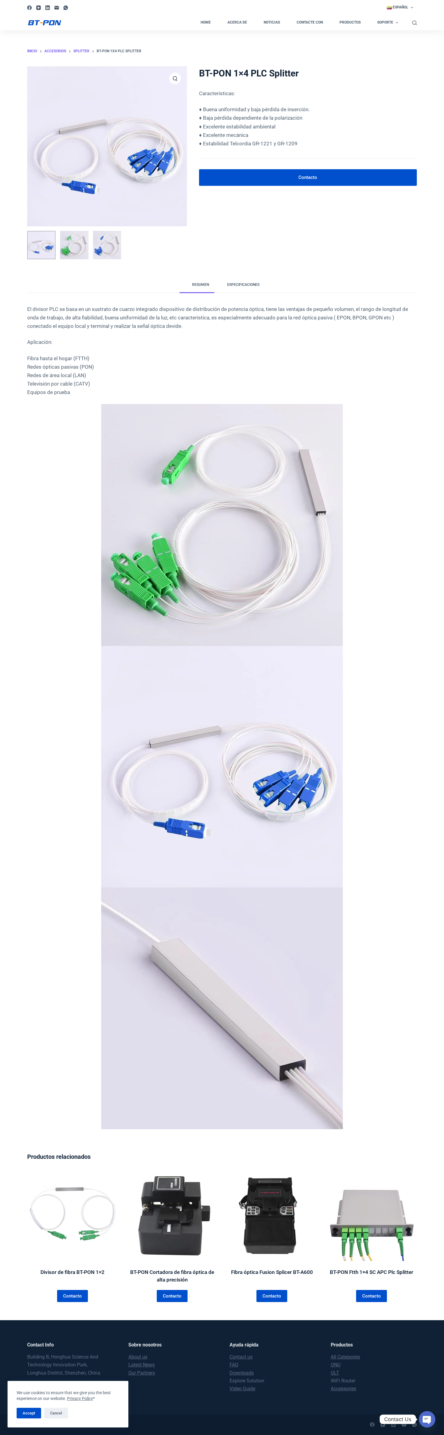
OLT (335, 1373)
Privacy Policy (80, 1398)
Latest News (141, 1365)
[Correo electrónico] (56, 7)
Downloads (242, 1373)
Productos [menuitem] (350, 22)
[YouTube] (38, 7)
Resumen (200, 285)
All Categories (345, 1357)
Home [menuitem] (206, 22)
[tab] (196, 285)
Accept (29, 1413)
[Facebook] (29, 7)
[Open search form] (414, 23)
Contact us (241, 1357)
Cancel (56, 1413)
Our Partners (141, 1373)
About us (137, 1357)
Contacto (307, 177)
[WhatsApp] (65, 7)
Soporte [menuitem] (385, 22)
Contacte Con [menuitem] (310, 22)
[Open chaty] (427, 1419)
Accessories (343, 1388)
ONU (335, 1365)
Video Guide (242, 1388)
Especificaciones (243, 285)
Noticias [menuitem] (272, 22)
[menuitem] (400, 7)
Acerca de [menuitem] (237, 22)
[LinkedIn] (47, 7)
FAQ (234, 1365)
